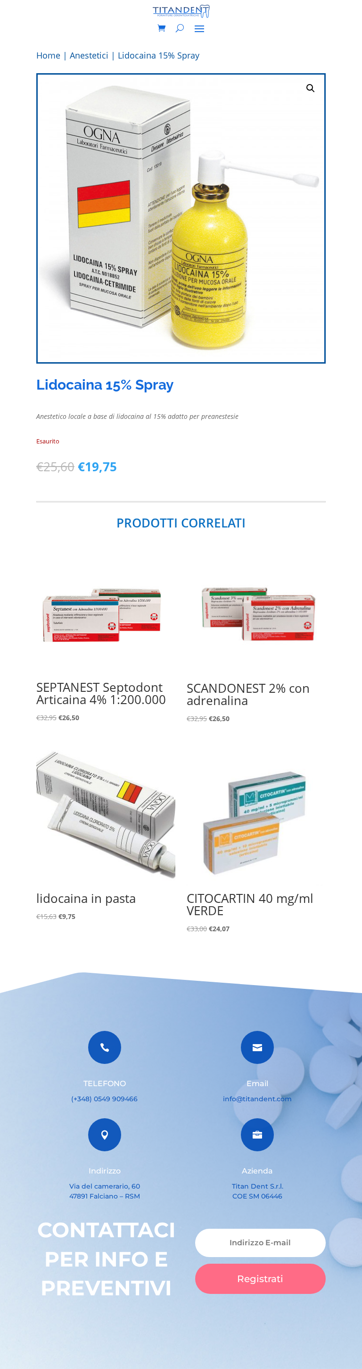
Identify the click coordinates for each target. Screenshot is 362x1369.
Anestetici (89, 55)
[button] (310, 88)
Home (48, 55)
